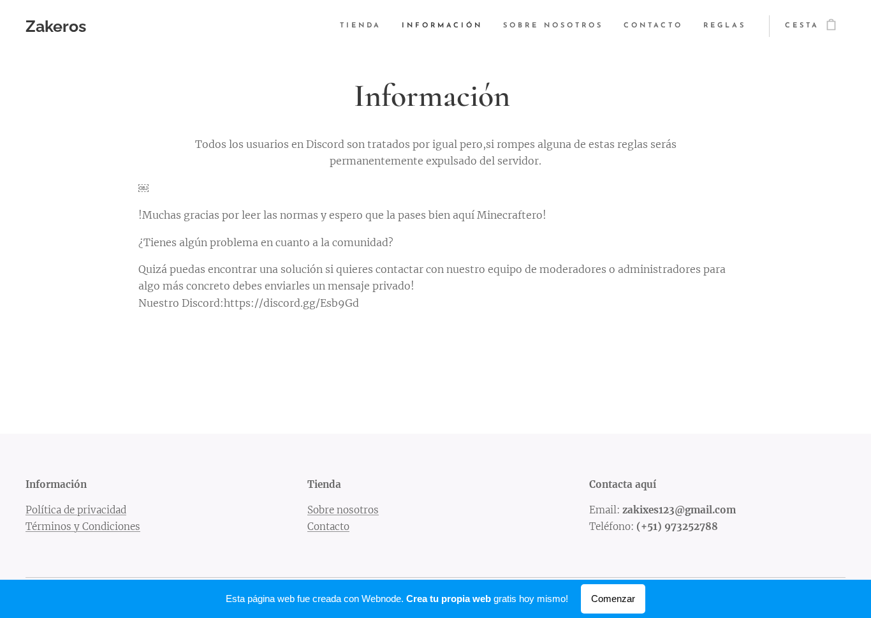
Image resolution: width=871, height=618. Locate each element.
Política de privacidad (76, 510)
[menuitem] (364, 26)
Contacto (328, 526)
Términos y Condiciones (83, 526)
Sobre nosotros (343, 510)
